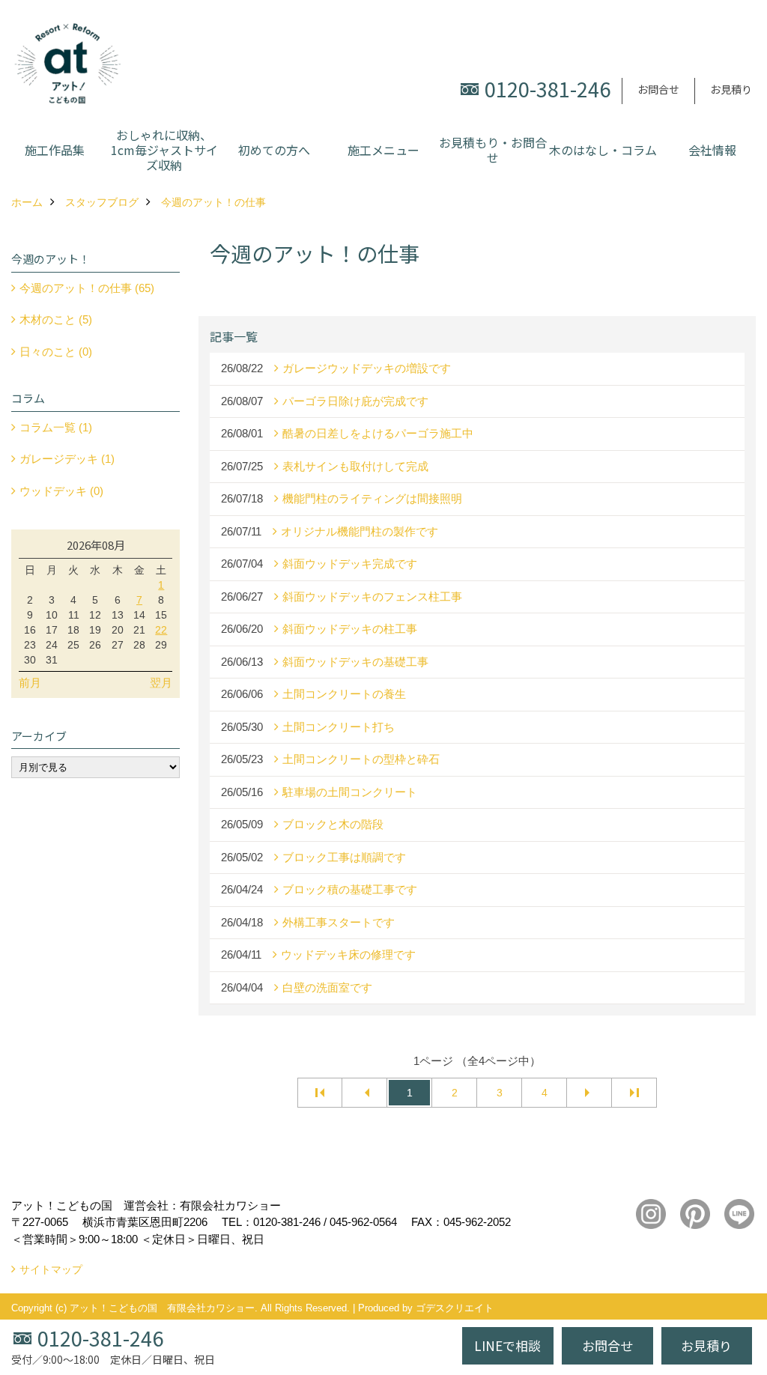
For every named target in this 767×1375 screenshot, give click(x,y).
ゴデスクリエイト (455, 1308)
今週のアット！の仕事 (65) (86, 288)
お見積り (731, 89)
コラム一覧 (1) (55, 427)
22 (161, 630)
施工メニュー (383, 150)
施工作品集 (55, 150)
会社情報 (712, 150)
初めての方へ (274, 150)
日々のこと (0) (55, 351)
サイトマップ (50, 1269)
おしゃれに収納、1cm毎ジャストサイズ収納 (164, 150)
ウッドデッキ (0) (61, 491)
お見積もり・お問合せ (493, 149)
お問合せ (658, 89)
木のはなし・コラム (603, 150)
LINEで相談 (507, 1345)
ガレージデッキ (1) (67, 458)
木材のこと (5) (55, 319)
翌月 (161, 682)
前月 (30, 682)
